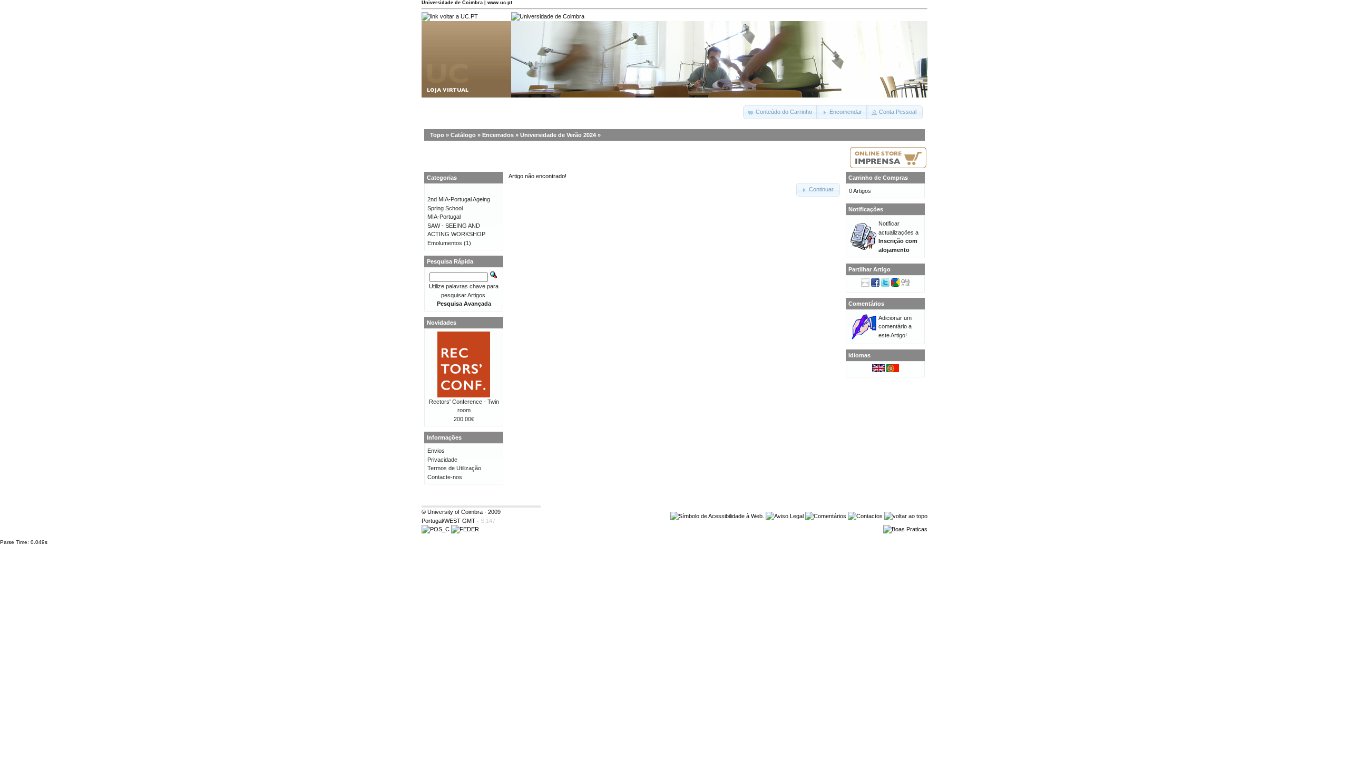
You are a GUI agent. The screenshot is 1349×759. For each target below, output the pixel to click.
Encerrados (498, 135)
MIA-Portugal (444, 216)
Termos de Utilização (454, 468)
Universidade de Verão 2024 (558, 135)
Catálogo (463, 135)
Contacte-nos (444, 477)
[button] (780, 112)
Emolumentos (444, 243)
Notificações (865, 209)
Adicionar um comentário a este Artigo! (895, 326)
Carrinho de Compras (878, 177)
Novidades (441, 322)
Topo (437, 135)
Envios (436, 450)
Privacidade (442, 459)
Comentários (866, 303)
